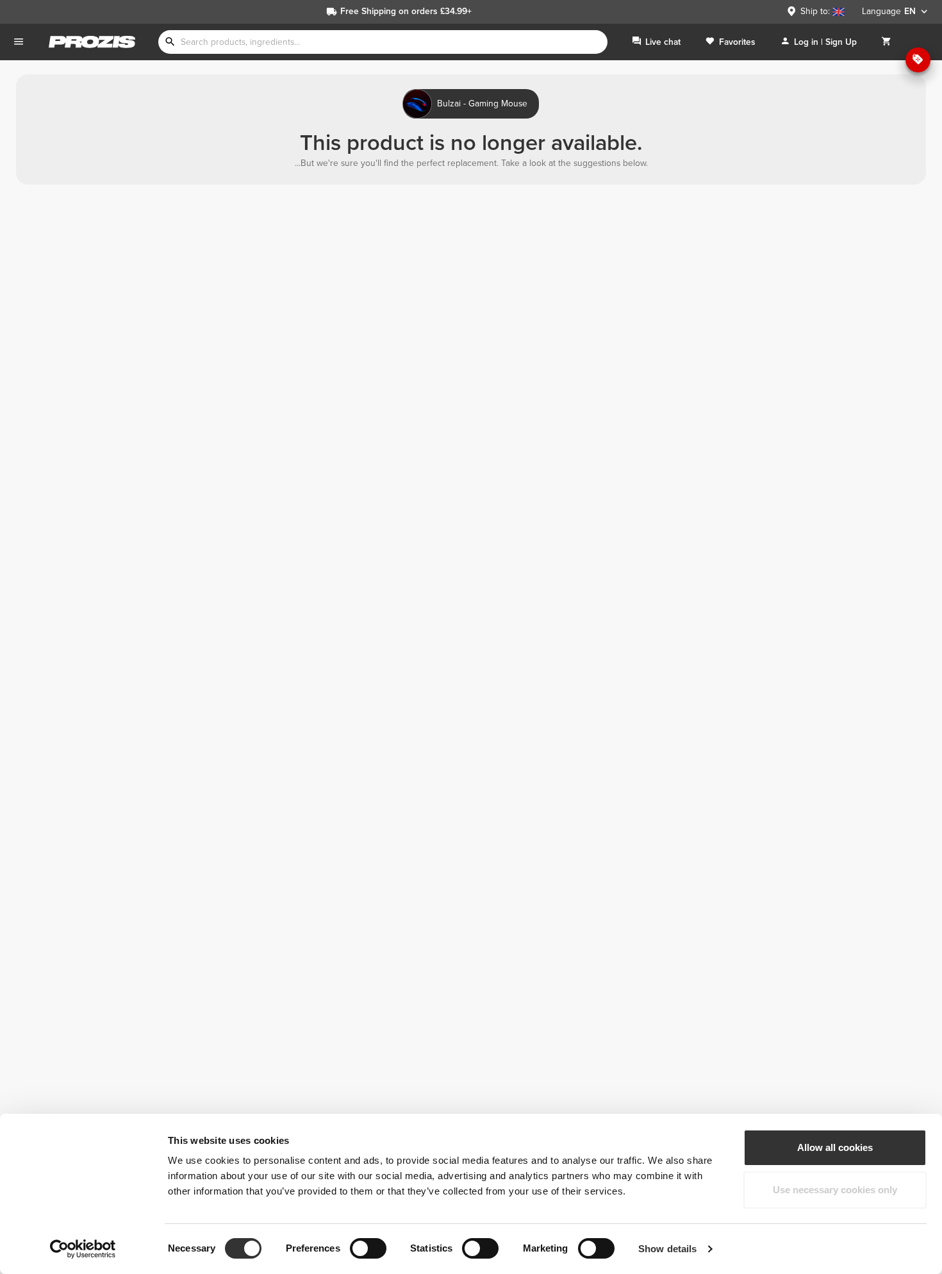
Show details (667, 1248)
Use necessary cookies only (835, 1189)
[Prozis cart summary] (886, 42)
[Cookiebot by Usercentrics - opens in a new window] (83, 1249)
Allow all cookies (835, 1147)
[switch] (368, 1248)
